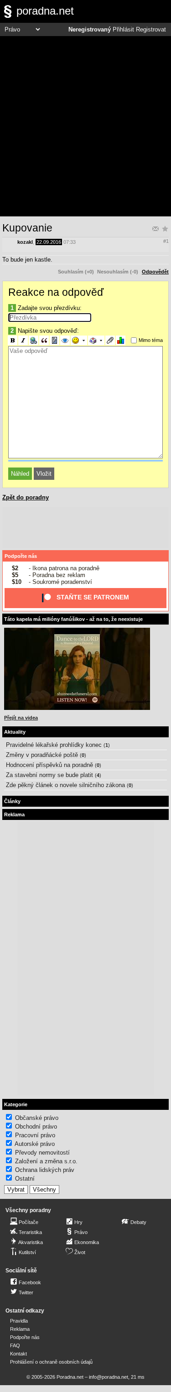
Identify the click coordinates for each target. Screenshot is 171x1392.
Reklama (20, 1329)
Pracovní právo (35, 1135)
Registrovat (151, 29)
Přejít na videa (21, 717)
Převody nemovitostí (42, 1152)
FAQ (15, 1345)
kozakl (25, 242)
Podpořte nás (21, 556)
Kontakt (18, 1353)
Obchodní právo (36, 1126)
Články (12, 801)
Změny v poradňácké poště (42, 754)
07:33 (69, 242)
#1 (166, 241)
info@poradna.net (108, 1377)
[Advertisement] (85, 126)
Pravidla (19, 1321)
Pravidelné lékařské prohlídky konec (54, 744)
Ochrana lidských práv (44, 1169)
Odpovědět (155, 271)
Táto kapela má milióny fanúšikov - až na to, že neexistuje (73, 619)
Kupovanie (27, 228)
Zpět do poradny (25, 497)
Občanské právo (36, 1117)
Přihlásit (123, 29)
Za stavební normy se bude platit (49, 775)
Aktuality (15, 732)
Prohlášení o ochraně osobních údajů (51, 1362)
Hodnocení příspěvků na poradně (49, 765)
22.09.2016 (48, 242)
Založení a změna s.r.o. (46, 1161)
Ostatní (25, 1178)
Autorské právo (35, 1143)
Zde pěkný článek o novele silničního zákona (65, 785)
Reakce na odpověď (56, 292)
